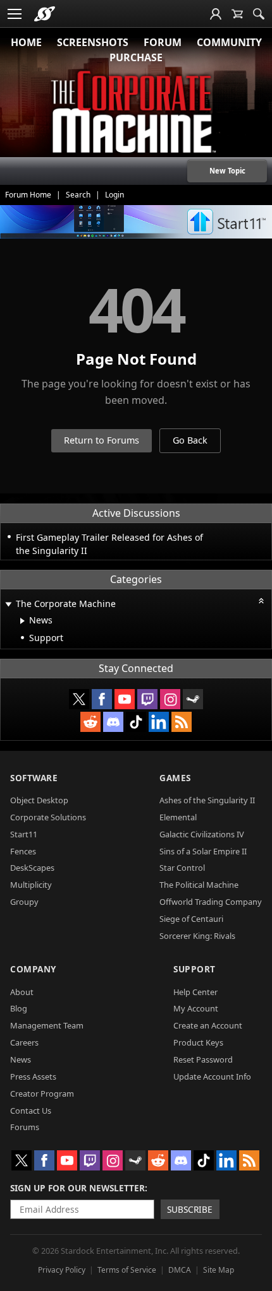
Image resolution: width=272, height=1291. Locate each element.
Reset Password (203, 1059)
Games (175, 778)
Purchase (136, 57)
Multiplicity (31, 884)
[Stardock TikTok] (136, 721)
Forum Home (28, 194)
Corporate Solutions (48, 817)
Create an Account (207, 1025)
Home (26, 42)
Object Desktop (39, 800)
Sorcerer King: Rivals (197, 935)
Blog (18, 1008)
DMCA (179, 1269)
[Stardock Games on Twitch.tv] (147, 699)
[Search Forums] (258, 14)
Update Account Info (212, 1076)
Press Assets (33, 1076)
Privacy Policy (61, 1269)
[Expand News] (22, 621)
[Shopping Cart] (237, 14)
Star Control (182, 867)
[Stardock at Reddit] (90, 721)
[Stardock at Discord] (113, 721)
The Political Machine (198, 884)
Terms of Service (126, 1269)
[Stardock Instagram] (170, 699)
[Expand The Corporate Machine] (8, 605)
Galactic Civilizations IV (201, 834)
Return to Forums (101, 440)
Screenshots (92, 42)
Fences (23, 851)
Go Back (190, 440)
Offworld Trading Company (210, 901)
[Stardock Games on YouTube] (124, 699)
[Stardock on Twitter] (79, 699)
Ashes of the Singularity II (207, 800)
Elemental (178, 817)
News (20, 1059)
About (22, 992)
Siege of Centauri (191, 918)
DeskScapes (32, 867)
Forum (163, 42)
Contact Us (30, 1110)
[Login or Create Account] (215, 14)
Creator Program (42, 1093)
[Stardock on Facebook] (101, 699)
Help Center (195, 992)
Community (229, 42)
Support (194, 969)
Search (78, 194)
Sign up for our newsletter (77, 1188)
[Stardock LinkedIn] (158, 721)
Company (33, 969)
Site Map (218, 1269)
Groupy (24, 901)
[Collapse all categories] (261, 600)
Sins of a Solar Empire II (203, 851)
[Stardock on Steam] (193, 699)
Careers (24, 1042)
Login (114, 194)
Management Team (46, 1025)
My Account (195, 1008)
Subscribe (190, 1209)
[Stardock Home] (44, 13)
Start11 (23, 834)
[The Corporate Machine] (136, 113)
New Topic (227, 170)
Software (34, 778)
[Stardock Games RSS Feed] (181, 721)
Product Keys (198, 1042)
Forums (24, 1127)
